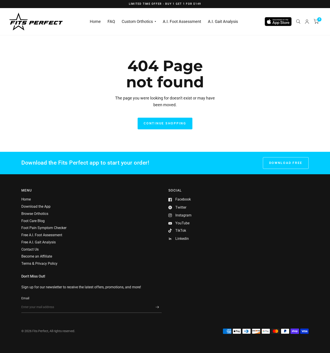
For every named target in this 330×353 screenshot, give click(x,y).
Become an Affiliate (36, 256)
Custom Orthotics (137, 21)
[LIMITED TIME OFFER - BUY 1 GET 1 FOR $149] (165, 4)
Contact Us (30, 249)
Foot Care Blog (33, 221)
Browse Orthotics (34, 214)
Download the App (36, 206)
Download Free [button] (286, 163)
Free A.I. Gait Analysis (38, 242)
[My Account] (307, 21)
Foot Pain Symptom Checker (43, 228)
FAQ (111, 21)
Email (25, 298)
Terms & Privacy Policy (39, 263)
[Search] (298, 21)
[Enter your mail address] (157, 307)
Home (95, 21)
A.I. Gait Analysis (223, 21)
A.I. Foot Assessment (182, 21)
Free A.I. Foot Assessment (41, 235)
